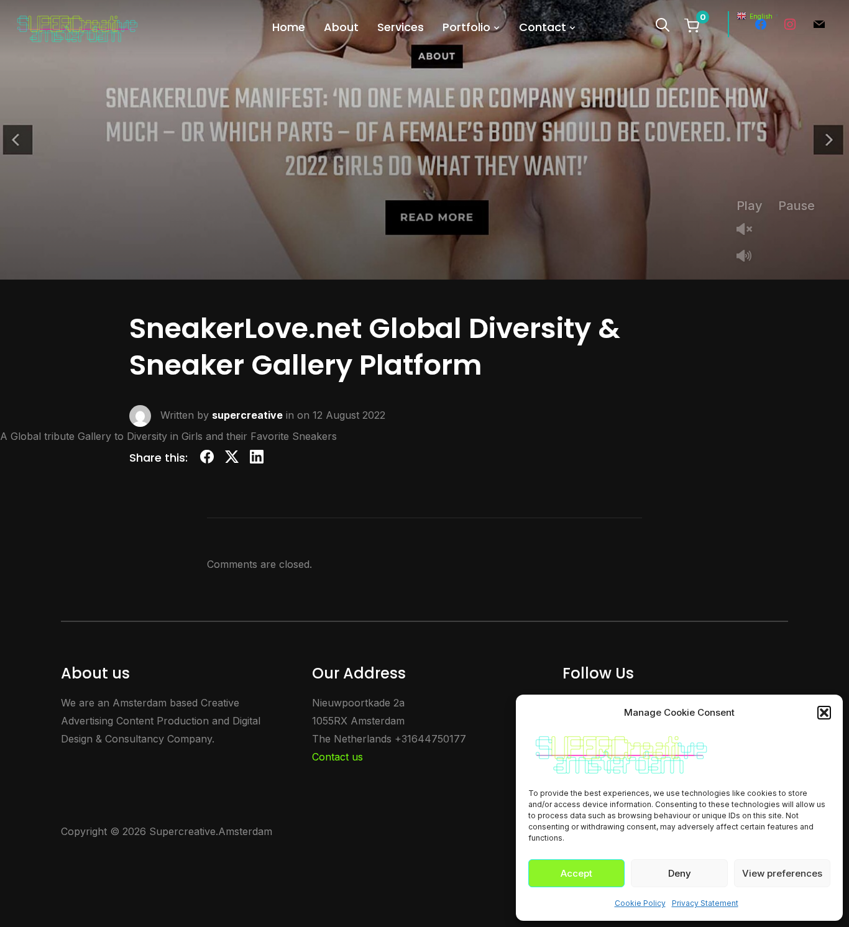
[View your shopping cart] (691, 25)
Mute (749, 257)
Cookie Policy (640, 903)
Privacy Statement (705, 903)
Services (400, 27)
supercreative (247, 415)
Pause (796, 205)
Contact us (337, 757)
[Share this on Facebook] (207, 459)
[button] (824, 712)
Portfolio (466, 27)
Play (750, 205)
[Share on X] (232, 459)
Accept (576, 873)
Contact (542, 27)
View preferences (782, 873)
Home (288, 27)
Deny (679, 873)
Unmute (749, 230)
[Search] (662, 23)
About (341, 27)
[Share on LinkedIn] (257, 459)
